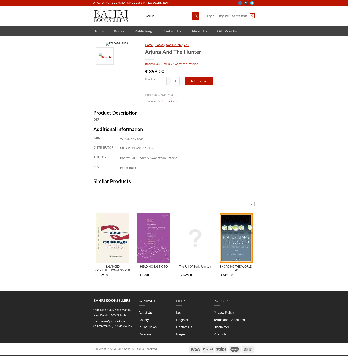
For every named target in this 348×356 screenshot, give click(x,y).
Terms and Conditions (229, 320)
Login (213, 16)
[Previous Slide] (245, 204)
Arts (186, 45)
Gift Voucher (228, 31)
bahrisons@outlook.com (110, 321)
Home (98, 31)
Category (145, 334)
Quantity (150, 79)
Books (119, 31)
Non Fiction (174, 45)
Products (220, 334)
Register (225, 16)
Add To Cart (199, 81)
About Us (199, 31)
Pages (180, 334)
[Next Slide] (252, 204)
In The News (148, 327)
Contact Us (171, 31)
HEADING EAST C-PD (154, 266)
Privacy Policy (224, 312)
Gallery (144, 320)
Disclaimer (221, 327)
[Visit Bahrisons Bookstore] (110, 16)
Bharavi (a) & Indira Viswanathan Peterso (171, 64)
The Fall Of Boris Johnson (195, 266)
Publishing (143, 31)
